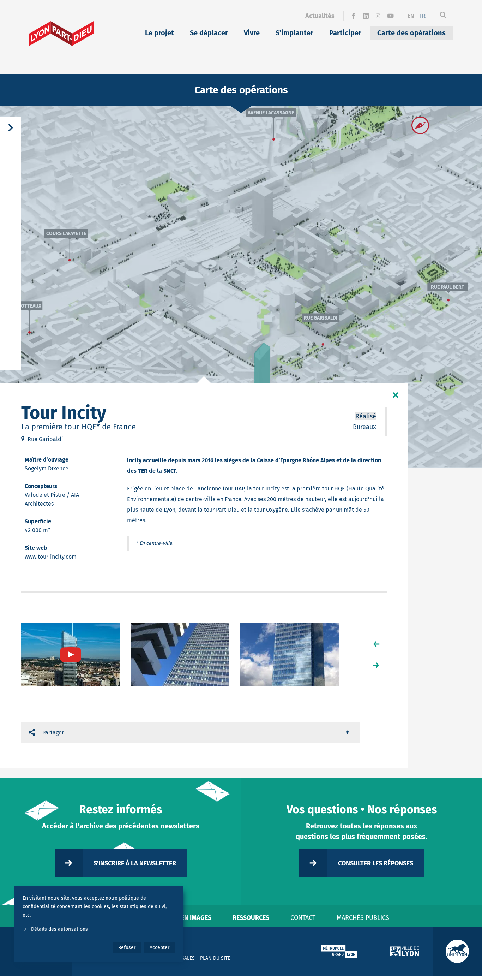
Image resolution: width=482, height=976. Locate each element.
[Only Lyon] (457, 951)
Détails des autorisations (59, 929)
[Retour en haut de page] (348, 732)
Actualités (320, 16)
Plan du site (215, 958)
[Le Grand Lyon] (339, 951)
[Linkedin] (366, 16)
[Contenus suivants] (376, 665)
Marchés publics (363, 918)
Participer (345, 33)
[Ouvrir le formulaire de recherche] (443, 16)
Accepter (159, 948)
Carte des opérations (411, 33)
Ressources (251, 918)
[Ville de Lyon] (404, 951)
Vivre (252, 33)
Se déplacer (209, 33)
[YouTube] (390, 16)
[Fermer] (395, 395)
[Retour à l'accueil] (61, 33)
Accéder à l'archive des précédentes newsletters (120, 826)
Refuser (126, 948)
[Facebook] (353, 16)
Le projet (159, 33)
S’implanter (294, 33)
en (411, 15)
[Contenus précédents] (376, 644)
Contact (302, 918)
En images (196, 918)
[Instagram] (378, 16)
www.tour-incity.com (51, 556)
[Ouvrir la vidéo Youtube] (70, 654)
